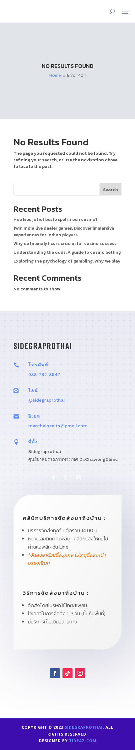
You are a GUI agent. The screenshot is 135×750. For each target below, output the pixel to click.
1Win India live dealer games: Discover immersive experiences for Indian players (64, 231)
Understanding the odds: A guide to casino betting (67, 252)
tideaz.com (82, 740)
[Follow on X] (66, 478)
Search (110, 189)
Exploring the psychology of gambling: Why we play (67, 261)
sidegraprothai (84, 727)
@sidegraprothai (46, 400)
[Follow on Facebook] (53, 478)
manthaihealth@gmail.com (58, 425)
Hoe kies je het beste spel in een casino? (56, 219)
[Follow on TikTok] (67, 673)
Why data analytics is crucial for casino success (65, 243)
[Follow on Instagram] (78, 478)
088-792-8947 (44, 374)
